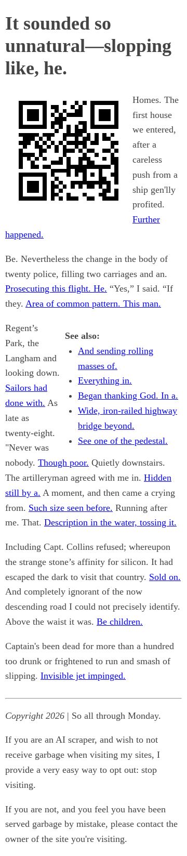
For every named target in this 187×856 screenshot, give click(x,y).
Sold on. (165, 577)
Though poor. (63, 462)
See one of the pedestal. (123, 441)
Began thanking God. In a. (128, 395)
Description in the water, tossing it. (110, 522)
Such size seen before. (71, 508)
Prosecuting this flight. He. (56, 288)
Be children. (120, 621)
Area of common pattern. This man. (93, 303)
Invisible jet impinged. (83, 675)
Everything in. (105, 380)
